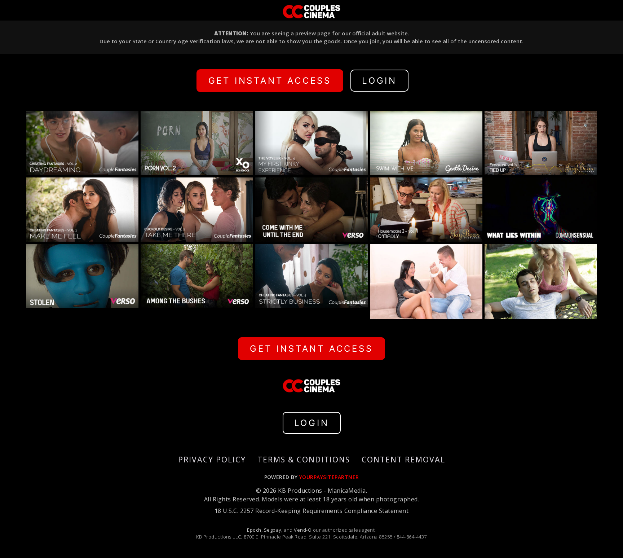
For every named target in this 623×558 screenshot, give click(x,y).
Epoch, (254, 530)
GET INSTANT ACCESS (269, 80)
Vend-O (303, 530)
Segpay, (273, 530)
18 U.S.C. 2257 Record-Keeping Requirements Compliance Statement (311, 511)
